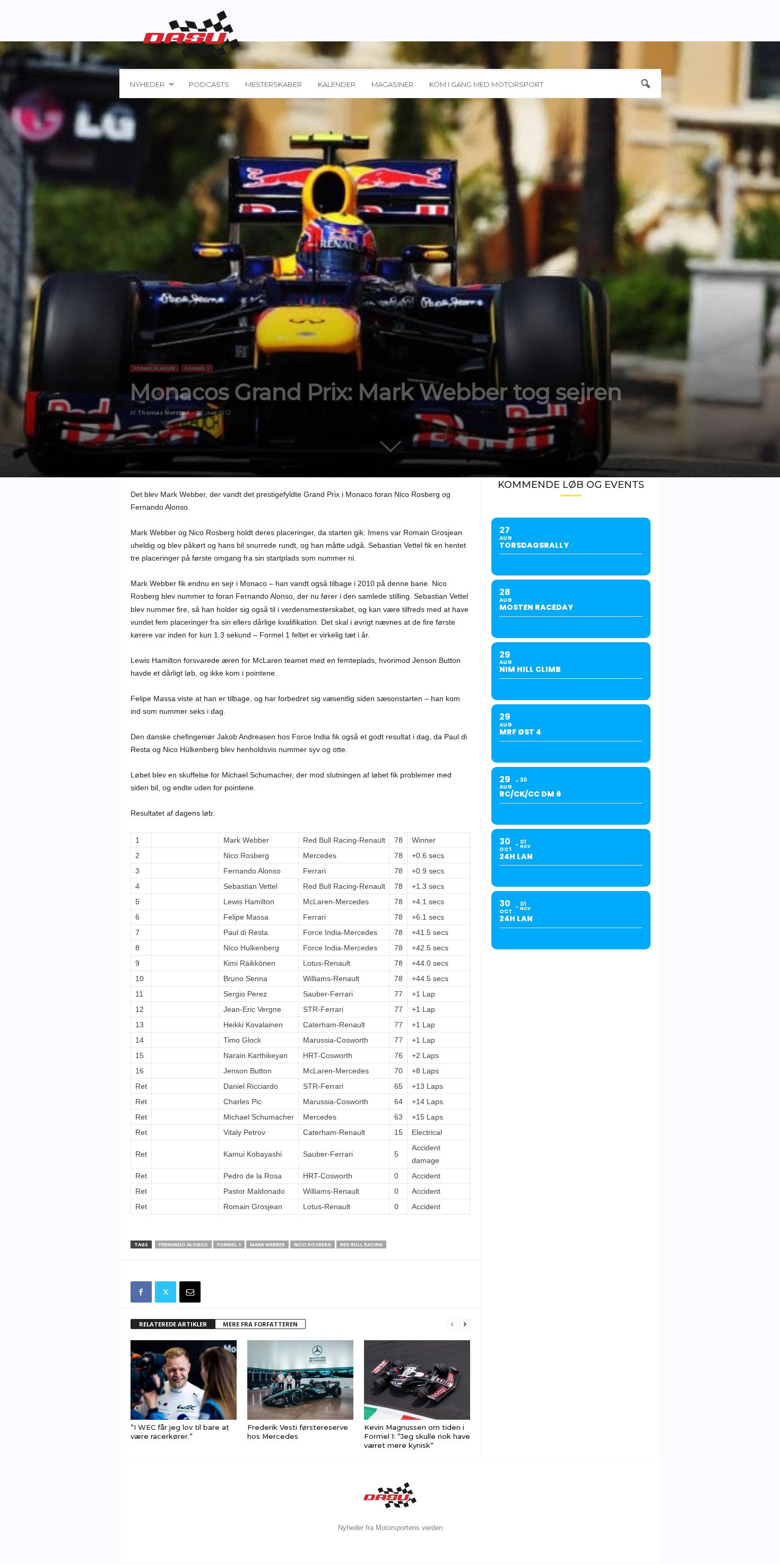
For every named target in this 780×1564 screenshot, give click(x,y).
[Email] (190, 1292)
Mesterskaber (273, 84)
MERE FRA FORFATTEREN (260, 1324)
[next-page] (465, 1324)
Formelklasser (154, 368)
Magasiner (392, 84)
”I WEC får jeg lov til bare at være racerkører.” (180, 1431)
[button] (645, 84)
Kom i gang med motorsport (486, 84)
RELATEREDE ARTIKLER (173, 1324)
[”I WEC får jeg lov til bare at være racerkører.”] (184, 1380)
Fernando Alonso (183, 1244)
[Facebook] (141, 1292)
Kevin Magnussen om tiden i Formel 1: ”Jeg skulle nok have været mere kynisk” (417, 1436)
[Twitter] (165, 1292)
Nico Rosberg (312, 1244)
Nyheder (147, 84)
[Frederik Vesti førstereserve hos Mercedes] (300, 1380)
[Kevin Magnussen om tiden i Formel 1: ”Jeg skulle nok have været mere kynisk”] (417, 1380)
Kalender (337, 84)
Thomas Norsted (163, 412)
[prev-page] (452, 1324)
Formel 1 (197, 368)
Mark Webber (267, 1244)
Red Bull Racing (361, 1244)
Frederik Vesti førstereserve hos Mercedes (297, 1431)
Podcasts (209, 84)
